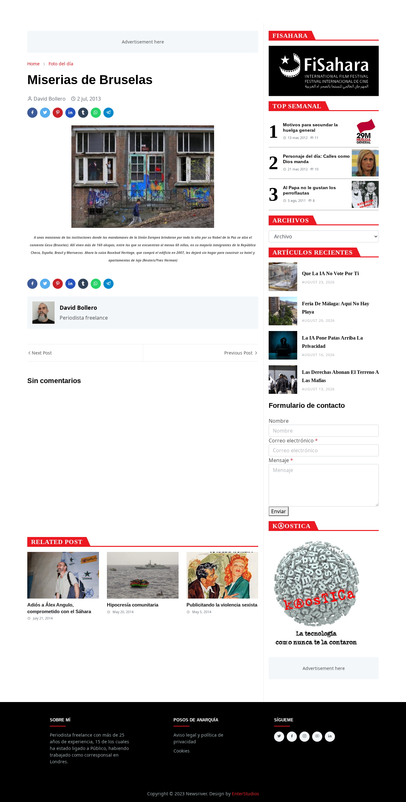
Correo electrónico (293, 440)
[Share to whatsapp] (96, 113)
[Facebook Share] (32, 113)
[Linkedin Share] (70, 113)
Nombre (279, 420)
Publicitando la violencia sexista (222, 604)
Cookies (182, 751)
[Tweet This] (45, 113)
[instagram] (304, 737)
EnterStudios (245, 794)
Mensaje (281, 460)
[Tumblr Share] (83, 113)
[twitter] (279, 737)
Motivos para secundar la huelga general (310, 127)
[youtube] (317, 737)
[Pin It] (58, 113)
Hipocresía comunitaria (132, 604)
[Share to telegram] (108, 113)
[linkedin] (330, 737)
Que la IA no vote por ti (330, 273)
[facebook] (292, 737)
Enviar (278, 511)
